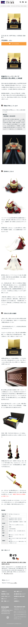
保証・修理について (18, 591)
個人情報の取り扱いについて (19, 593)
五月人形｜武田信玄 (7, 6)
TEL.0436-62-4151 (19, 607)
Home (2, 6)
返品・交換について (5, 601)
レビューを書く (13, 582)
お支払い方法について (5, 596)
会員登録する (16, 601)
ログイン (16, 598)
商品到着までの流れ (5, 593)
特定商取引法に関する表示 (19, 596)
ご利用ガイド (4, 591)
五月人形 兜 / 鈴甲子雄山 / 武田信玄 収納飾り (19, 6)
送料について (4, 598)
